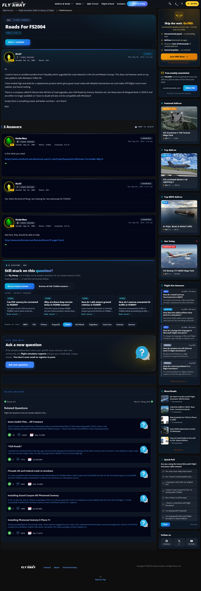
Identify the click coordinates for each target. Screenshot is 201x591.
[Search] (170, 3)
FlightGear (93, 324)
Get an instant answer (20, 286)
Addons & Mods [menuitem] (62, 3)
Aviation (119, 324)
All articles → (179, 450)
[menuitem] (137, 3)
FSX (34, 324)
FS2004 (68, 324)
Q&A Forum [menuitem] (92, 3)
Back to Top (100, 579)
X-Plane (44, 324)
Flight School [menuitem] (107, 3)
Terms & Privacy (70, 567)
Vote (165, 524)
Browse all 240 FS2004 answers (55, 286)
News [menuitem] (78, 3)
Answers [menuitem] (121, 3)
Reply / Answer (16, 42)
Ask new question (20, 364)
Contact (47, 567)
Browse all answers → (179, 381)
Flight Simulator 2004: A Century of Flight (36, 10)
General (131, 324)
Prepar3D (56, 324)
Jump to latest (146, 127)
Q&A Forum (8, 10)
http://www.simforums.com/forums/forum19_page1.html (34, 240)
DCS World (79, 324)
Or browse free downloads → (179, 63)
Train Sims (107, 324)
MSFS (25, 324)
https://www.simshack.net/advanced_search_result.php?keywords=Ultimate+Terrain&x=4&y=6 (54, 159)
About (56, 567)
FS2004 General (65, 10)
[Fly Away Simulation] (14, 4)
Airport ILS (11, 402)
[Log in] (182, 3)
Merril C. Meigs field (142, 402)
